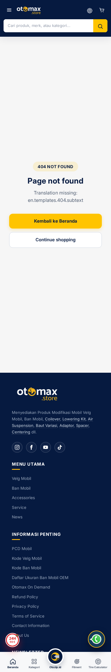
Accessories (23, 497)
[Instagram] (17, 447)
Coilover (52, 419)
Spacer (82, 425)
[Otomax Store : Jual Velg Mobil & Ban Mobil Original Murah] (29, 10)
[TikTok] (59, 447)
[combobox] (48, 25)
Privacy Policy (25, 606)
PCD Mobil (22, 548)
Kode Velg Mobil (27, 558)
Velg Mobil (21, 478)
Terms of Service (28, 616)
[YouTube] (45, 447)
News (17, 517)
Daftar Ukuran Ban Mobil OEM (40, 577)
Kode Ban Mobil (26, 567)
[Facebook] (31, 447)
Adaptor (66, 425)
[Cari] (100, 26)
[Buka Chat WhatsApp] (96, 639)
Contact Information (30, 625)
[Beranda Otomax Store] (38, 394)
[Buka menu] (9, 10)
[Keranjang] (101, 10)
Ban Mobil (21, 488)
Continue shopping (55, 239)
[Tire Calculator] (89, 10)
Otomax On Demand (31, 587)
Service (19, 507)
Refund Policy (25, 596)
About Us (20, 635)
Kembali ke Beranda (55, 221)
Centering (21, 432)
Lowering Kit (74, 419)
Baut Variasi (46, 425)
